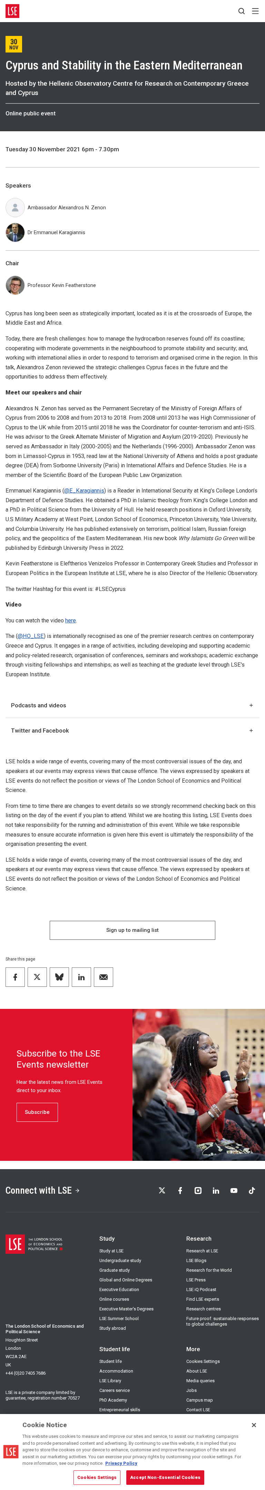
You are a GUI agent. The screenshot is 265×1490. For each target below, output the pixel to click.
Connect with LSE (39, 1190)
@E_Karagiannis (84, 490)
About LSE (196, 1371)
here (70, 620)
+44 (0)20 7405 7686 (26, 1373)
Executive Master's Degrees (126, 1308)
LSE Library (110, 1380)
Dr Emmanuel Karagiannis (56, 232)
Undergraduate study (120, 1260)
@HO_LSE (31, 636)
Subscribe (37, 1112)
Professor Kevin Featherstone (62, 285)
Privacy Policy (121, 1463)
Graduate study (114, 1270)
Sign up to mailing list (132, 930)
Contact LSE (198, 1409)
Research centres (203, 1308)
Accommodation (116, 1371)
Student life (110, 1361)
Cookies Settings (203, 1361)
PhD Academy (113, 1400)
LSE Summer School (119, 1318)
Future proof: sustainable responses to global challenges (222, 1321)
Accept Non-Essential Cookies (165, 1477)
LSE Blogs (196, 1260)
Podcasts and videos (38, 705)
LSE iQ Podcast (201, 1289)
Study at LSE (111, 1250)
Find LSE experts (202, 1299)
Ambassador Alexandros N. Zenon (67, 207)
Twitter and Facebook (40, 730)
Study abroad (112, 1328)
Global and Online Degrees (125, 1279)
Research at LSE (202, 1250)
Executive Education (119, 1289)
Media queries (200, 1380)
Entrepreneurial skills (119, 1409)
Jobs (191, 1390)
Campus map (199, 1400)
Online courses (114, 1299)
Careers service (114, 1390)
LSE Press (196, 1279)
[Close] (254, 1425)
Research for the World (209, 1270)
